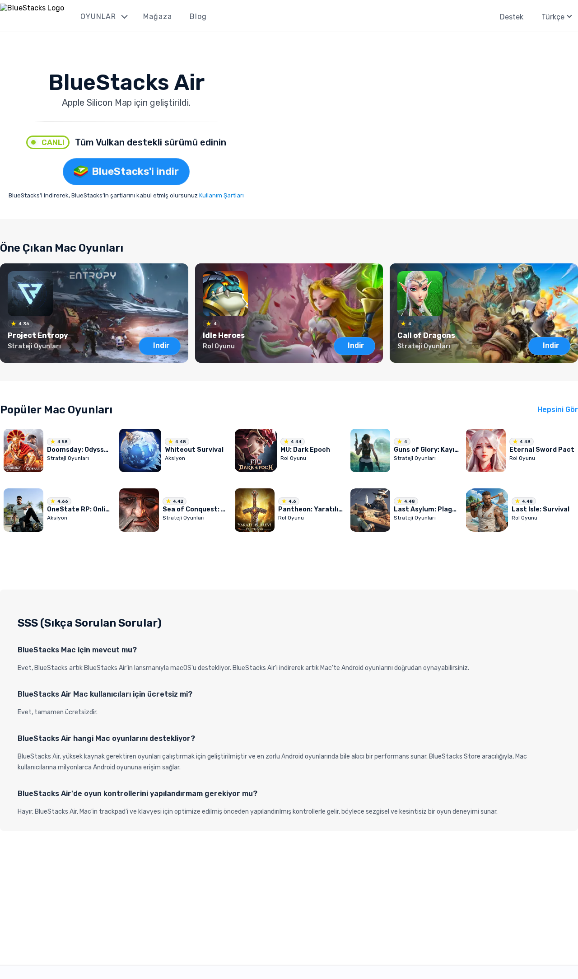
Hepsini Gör (557, 409)
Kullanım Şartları (221, 195)
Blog (198, 16)
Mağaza (157, 16)
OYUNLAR (98, 16)
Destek (511, 17)
